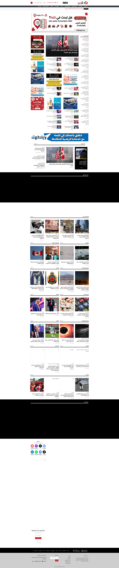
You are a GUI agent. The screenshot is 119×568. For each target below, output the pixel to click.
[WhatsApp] (36, 453)
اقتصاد (87, 346)
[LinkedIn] (51, 2)
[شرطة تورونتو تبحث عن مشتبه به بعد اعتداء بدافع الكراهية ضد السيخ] (76, 127)
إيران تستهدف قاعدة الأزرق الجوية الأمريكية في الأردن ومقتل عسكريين (82, 288)
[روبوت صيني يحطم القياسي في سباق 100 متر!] (82, 385)
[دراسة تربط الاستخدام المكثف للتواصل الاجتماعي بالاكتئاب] (82, 304)
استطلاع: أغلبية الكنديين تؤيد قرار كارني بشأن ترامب (85, 105)
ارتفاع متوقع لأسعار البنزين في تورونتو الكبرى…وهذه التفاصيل (84, 93)
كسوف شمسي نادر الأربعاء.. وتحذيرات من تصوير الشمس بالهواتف (52, 395)
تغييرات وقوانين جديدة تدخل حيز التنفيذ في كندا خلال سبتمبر (85, 77)
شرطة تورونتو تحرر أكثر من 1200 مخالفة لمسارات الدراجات (83, 237)
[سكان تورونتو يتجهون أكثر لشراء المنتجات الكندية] (67, 226)
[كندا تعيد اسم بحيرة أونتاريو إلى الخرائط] (76, 111)
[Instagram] (54, 2)
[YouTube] (55, 2)
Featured (87, 54)
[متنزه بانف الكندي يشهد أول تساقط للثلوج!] (67, 253)
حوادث (54, 68)
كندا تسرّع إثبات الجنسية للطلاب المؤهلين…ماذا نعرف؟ (73, 8)
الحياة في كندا (84, 91)
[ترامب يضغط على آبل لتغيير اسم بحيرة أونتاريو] (59, 88)
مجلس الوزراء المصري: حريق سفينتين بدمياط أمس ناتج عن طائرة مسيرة (67, 288)
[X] (56, 2)
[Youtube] (32, 447)
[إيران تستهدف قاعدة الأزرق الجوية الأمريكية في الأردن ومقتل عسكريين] (82, 278)
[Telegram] (48, 2)
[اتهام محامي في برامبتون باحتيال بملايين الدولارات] (81, 153)
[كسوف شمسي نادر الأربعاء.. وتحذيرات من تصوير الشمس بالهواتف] (52, 385)
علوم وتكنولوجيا (85, 321)
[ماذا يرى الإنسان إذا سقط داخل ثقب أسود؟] (67, 331)
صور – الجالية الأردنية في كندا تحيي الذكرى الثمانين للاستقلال (37, 366)
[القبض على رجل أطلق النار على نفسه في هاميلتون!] (59, 70)
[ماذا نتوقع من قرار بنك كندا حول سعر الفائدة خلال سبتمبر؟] (67, 356)
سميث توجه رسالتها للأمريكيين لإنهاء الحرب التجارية (39, 150)
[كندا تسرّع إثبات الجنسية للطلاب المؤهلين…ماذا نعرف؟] (59, 64)
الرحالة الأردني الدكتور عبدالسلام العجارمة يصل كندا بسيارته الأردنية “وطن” (67, 395)
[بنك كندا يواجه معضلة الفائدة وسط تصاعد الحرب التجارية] (76, 116)
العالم (54, 92)
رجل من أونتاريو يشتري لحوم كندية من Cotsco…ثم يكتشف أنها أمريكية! (52, 237)
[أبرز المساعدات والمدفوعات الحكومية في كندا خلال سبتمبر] (76, 70)
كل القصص (31, 216)
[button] (81, 167)
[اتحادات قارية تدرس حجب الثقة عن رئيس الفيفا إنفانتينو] (37, 331)
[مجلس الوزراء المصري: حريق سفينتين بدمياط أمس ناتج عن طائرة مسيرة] (67, 278)
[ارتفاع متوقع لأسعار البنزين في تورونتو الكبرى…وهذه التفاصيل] (37, 226)
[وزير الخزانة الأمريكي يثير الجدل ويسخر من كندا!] (76, 59)
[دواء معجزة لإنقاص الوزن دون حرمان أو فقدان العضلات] (67, 304)
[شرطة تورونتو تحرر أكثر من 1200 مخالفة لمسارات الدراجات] (82, 226)
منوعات (87, 375)
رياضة (71, 92)
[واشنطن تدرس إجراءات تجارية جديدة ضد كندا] (76, 121)
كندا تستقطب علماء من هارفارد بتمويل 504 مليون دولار (85, 116)
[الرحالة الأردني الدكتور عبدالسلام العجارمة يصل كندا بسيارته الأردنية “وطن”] (67, 385)
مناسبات (57, 346)
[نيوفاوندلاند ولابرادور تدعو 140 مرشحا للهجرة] (59, 127)
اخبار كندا (85, 54)
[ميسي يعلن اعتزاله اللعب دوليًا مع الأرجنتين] (76, 94)
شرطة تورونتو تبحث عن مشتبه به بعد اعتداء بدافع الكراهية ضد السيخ (68, 127)
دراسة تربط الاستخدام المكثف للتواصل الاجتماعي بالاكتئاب (83, 315)
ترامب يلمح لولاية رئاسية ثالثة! (51, 93)
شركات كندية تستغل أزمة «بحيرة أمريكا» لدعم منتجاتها (85, 99)
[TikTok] (52, 2)
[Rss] (47, 2)
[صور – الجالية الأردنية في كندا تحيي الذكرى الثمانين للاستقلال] (37, 356)
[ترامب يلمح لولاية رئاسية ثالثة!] (59, 94)
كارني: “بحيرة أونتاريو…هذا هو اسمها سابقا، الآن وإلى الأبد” (85, 122)
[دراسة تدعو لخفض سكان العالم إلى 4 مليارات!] (37, 385)
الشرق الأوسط (85, 268)
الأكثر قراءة (86, 35)
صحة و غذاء (86, 294)
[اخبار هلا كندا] (83, 3)
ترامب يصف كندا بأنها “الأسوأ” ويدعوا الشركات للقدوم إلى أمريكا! (85, 50)
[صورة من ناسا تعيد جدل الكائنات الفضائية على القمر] (76, 64)
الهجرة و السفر (53, 125)
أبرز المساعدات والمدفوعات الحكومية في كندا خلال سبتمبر (39, 165)
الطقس (87, 243)
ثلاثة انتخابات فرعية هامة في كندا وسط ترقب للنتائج (85, 66)
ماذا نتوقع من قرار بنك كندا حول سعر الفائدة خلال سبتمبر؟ (68, 366)
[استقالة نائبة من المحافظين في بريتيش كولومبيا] (76, 88)
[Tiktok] (44, 453)
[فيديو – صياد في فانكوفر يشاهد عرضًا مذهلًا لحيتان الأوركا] (59, 121)
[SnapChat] (50, 2)
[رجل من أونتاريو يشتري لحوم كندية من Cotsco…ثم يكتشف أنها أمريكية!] (52, 226)
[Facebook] (58, 2)
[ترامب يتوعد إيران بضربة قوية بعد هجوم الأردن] (59, 111)
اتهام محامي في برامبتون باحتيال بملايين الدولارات (82, 163)
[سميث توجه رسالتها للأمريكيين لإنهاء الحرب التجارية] (59, 59)
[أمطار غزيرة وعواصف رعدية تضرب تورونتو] (59, 116)
